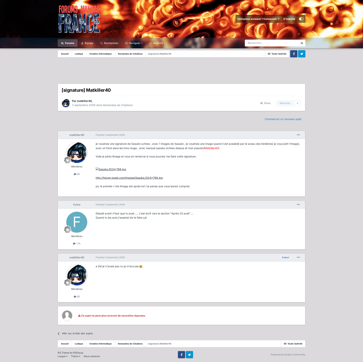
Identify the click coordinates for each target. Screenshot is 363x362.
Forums (69, 43)
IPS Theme (63, 352)
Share (266, 103)
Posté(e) (110, 134)
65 (78, 174)
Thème (75, 356)
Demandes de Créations (118, 105)
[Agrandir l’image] (111, 169)
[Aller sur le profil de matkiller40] (66, 103)
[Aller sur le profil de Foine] (76, 222)
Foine (76, 204)
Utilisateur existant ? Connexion (257, 18)
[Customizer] (301, 19)
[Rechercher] (302, 43)
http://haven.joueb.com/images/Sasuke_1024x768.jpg (129, 177)
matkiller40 (84, 100)
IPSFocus (78, 352)
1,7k (78, 243)
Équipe (88, 43)
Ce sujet (289, 43)
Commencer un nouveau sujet (283, 119)
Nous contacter (92, 356)
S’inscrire (289, 18)
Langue (62, 356)
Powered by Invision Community (288, 354)
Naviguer (134, 43)
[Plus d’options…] (298, 135)
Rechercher (110, 43)
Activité (158, 43)
